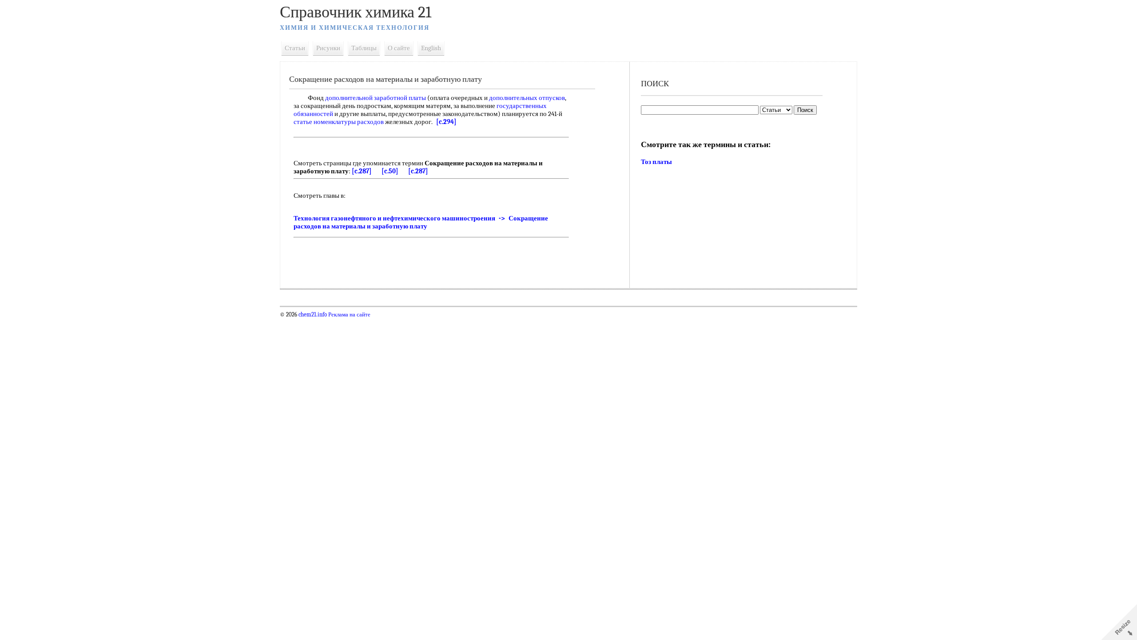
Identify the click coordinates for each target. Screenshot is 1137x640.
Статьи (295, 48)
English (431, 48)
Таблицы (364, 48)
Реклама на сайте (348, 315)
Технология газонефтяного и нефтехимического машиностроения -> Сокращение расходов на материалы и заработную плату (421, 222)
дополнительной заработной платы (375, 98)
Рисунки (328, 48)
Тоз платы (656, 162)
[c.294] (446, 122)
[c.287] (362, 171)
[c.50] (390, 171)
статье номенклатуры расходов (339, 122)
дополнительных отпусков (527, 98)
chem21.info (312, 315)
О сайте (399, 48)
